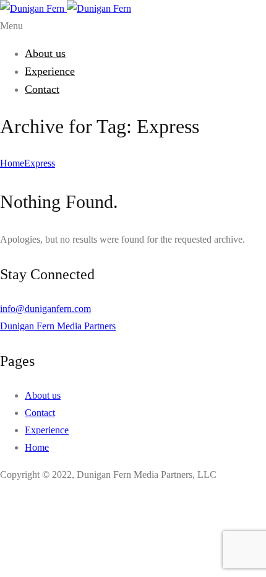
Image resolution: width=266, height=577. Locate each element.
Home (12, 163)
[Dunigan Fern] (65, 8)
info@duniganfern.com (45, 308)
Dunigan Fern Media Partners (58, 326)
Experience (50, 71)
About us (45, 53)
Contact (42, 89)
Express (39, 163)
